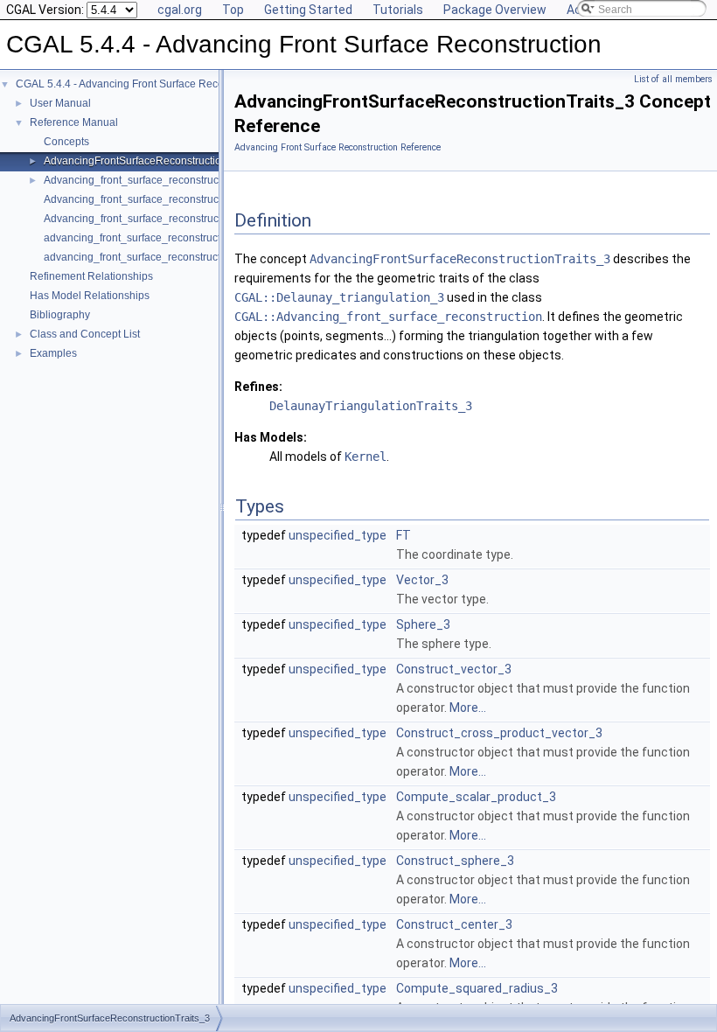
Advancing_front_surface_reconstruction (140, 180)
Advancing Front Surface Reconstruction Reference (337, 147)
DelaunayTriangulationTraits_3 (370, 406)
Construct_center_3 (454, 924)
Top (233, 10)
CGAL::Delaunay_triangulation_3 (339, 297)
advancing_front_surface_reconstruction (139, 238)
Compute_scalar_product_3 (476, 797)
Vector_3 (422, 580)
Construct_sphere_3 (455, 861)
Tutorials (397, 10)
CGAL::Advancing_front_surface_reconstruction (388, 317)
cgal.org (179, 10)
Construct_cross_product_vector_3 (499, 733)
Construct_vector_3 (454, 669)
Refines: (258, 387)
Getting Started (308, 10)
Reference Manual (74, 122)
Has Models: (270, 437)
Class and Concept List (85, 334)
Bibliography (60, 315)
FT (403, 535)
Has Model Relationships (90, 295)
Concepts (66, 142)
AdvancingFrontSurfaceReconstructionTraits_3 (155, 161)
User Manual (60, 103)
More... (467, 708)
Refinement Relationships (91, 276)
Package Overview (494, 10)
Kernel (365, 457)
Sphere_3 (423, 624)
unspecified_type (337, 535)
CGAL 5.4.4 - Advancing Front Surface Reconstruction (143, 84)
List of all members (673, 79)
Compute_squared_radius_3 (477, 988)
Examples (53, 353)
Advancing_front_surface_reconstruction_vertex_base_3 (178, 219)
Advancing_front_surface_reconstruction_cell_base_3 (172, 199)
